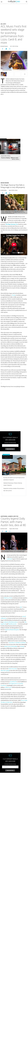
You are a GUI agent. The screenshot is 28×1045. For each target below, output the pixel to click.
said (21, 607)
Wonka (13, 295)
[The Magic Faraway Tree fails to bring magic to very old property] (14, 204)
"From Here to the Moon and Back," (17, 642)
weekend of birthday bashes (10, 622)
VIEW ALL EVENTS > (15, 159)
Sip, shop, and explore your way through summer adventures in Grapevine (14, 478)
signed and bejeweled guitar (12, 629)
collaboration (8, 687)
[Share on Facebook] (2, 49)
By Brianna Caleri (4, 528)
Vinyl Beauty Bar (12, 624)
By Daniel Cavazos (4, 46)
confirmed (9, 559)
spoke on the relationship (10, 646)
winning (22, 646)
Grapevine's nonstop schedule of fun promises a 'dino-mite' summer (13, 489)
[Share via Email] (10, 49)
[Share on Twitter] (6, 49)
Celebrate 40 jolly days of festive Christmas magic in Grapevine (12, 484)
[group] (4, 74)
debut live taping (5, 670)
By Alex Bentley (3, 190)
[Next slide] (25, 61)
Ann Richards (13, 681)
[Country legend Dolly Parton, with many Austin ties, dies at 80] (14, 543)
